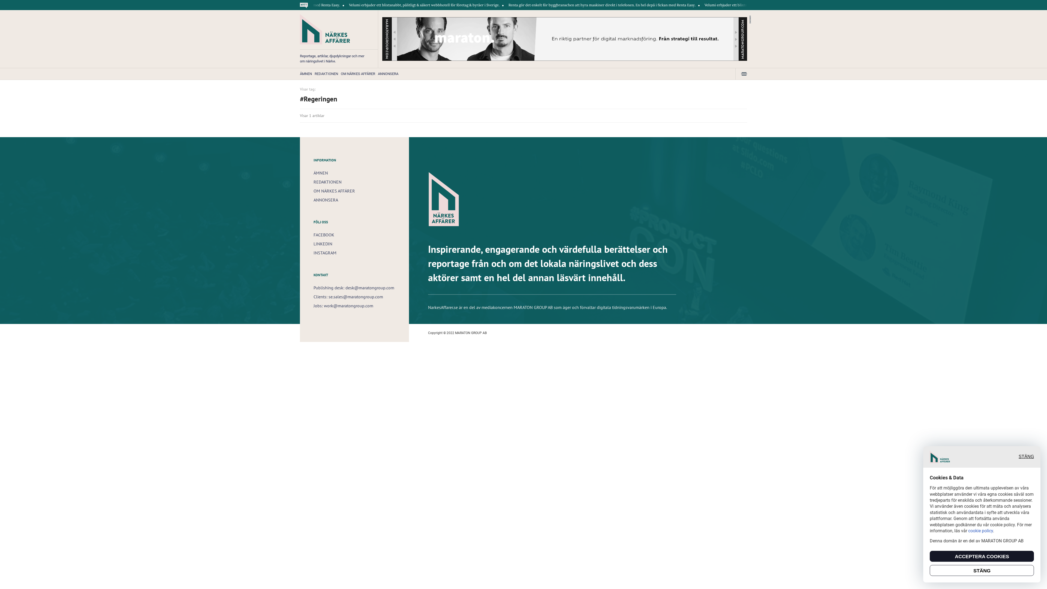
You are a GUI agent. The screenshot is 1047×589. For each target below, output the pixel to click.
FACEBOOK (324, 235)
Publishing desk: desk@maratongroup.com (354, 287)
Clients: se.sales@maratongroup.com (348, 296)
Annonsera (388, 74)
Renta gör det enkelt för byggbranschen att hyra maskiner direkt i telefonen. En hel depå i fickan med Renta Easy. (571, 5)
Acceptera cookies (982, 556)
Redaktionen (326, 74)
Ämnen (306, 74)
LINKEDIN (323, 244)
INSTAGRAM (325, 253)
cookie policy (980, 530)
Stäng (1026, 457)
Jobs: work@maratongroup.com (343, 305)
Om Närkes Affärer (358, 74)
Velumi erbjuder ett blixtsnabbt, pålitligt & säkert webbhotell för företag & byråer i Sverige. (394, 5)
